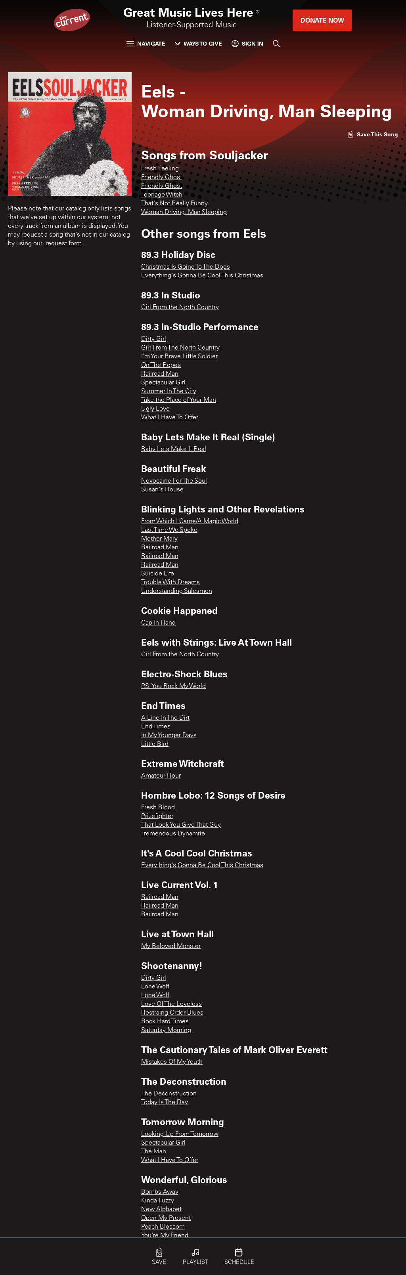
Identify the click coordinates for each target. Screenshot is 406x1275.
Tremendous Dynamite (173, 834)
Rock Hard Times (165, 1022)
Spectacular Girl (163, 383)
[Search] (276, 43)
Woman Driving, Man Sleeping (184, 212)
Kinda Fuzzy (157, 1201)
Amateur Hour (161, 776)
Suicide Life (157, 574)
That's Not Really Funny (174, 204)
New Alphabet (161, 1209)
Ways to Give (203, 43)
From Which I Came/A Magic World (189, 521)
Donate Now (322, 20)
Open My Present (166, 1218)
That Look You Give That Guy (181, 825)
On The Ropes (161, 365)
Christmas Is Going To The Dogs (185, 267)
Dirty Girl (153, 339)
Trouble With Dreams (170, 582)
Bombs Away (159, 1192)
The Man (153, 1152)
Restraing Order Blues (172, 1013)
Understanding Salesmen (176, 591)
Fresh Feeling (160, 169)
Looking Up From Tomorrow (179, 1134)
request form (64, 244)
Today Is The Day (164, 1102)
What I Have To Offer (169, 418)
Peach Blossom (163, 1227)
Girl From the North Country (180, 307)
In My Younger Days (169, 735)
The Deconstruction (169, 1094)
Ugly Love (155, 409)
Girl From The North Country (180, 348)
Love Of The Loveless (171, 1004)
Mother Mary (159, 539)
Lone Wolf (155, 987)
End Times (155, 727)
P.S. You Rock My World (173, 686)
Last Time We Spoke (169, 530)
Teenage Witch (161, 195)
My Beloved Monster (171, 946)
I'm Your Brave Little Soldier (179, 357)
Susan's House (162, 490)
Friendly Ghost (161, 177)
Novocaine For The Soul (174, 481)
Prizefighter (157, 816)
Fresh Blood (158, 808)
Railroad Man (159, 374)
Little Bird (155, 744)
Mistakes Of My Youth (172, 1062)
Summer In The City (168, 391)
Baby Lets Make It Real (173, 449)
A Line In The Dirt (165, 718)
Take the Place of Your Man (178, 400)
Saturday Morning (166, 1030)
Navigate (151, 43)
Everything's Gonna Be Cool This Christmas (202, 276)
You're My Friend (164, 1236)
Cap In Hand (158, 623)
